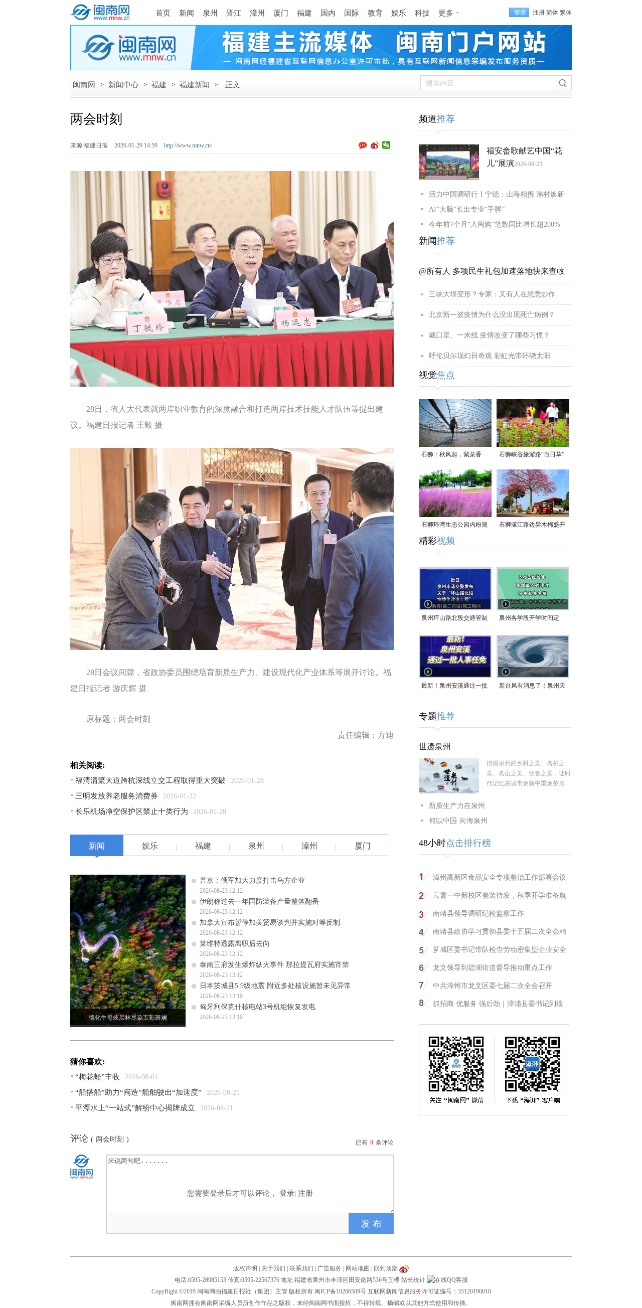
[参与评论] (365, 145)
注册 (539, 12)
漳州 (257, 13)
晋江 (233, 13)
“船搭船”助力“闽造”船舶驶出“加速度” (138, 1092)
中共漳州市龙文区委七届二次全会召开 (492, 986)
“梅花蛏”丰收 (97, 1077)
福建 (304, 13)
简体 (552, 12)
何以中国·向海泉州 (458, 821)
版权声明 (245, 1268)
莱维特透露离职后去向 (235, 943)
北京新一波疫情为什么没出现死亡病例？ (492, 314)
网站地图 (358, 1268)
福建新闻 (195, 85)
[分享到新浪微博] (375, 145)
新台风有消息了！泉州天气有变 (532, 686)
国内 (328, 13)
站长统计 (413, 1279)
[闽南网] (102, 12)
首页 (163, 13)
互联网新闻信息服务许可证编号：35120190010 (429, 1291)
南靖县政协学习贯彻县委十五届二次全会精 (499, 931)
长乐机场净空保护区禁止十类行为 (131, 811)
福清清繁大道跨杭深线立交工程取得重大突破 (150, 780)
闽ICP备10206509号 (340, 1291)
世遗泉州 (435, 746)
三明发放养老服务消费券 (116, 796)
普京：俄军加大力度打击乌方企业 (252, 880)
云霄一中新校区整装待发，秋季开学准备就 (499, 895)
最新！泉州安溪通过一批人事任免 (454, 686)
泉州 (210, 13)
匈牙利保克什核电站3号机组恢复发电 (257, 1007)
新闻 (186, 13)
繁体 (566, 12)
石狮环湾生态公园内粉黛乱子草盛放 (454, 525)
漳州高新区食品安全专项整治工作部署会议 (499, 877)
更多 (445, 13)
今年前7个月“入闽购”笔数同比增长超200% (494, 224)
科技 (422, 13)
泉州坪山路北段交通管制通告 (454, 618)
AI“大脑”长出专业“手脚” (467, 209)
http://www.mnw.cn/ (188, 145)
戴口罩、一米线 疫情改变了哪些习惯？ (489, 335)
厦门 (280, 13)
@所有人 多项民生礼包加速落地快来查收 (492, 271)
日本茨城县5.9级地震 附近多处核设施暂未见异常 (275, 986)
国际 (351, 13)
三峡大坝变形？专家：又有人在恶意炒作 (492, 294)
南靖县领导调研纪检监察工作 (478, 913)
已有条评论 (375, 1142)
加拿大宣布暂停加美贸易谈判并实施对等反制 (270, 922)
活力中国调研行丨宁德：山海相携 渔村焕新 (496, 194)
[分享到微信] (386, 145)
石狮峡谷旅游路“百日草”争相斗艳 (531, 455)
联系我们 (301, 1268)
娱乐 (398, 13)
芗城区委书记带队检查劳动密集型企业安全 (499, 949)
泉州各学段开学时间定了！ (529, 618)
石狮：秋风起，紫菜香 (451, 454)
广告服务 (329, 1268)
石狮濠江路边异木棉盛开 (532, 524)
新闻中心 (123, 85)
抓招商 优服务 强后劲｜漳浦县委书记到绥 (498, 1004)
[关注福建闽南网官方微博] (404, 1268)
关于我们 (273, 1268)
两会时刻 (110, 1139)
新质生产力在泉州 (457, 805)
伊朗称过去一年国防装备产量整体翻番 (259, 901)
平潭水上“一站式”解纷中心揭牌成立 (135, 1108)
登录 (286, 1193)
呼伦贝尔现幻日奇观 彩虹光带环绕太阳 (489, 356)
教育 (375, 13)
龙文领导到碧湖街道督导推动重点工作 (492, 967)
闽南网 (84, 85)
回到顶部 (386, 1268)
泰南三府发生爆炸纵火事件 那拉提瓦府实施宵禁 (274, 964)
